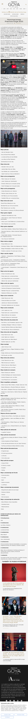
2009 (21, 8)
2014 (4, 8)
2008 (24, 8)
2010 (17, 8)
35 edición (18, 23)
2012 (11, 8)
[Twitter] (6, 701)
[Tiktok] (14, 701)
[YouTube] (17, 701)
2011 (14, 8)
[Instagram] (21, 701)
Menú (3, 4)
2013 (8, 8)
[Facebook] (10, 701)
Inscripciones (7, 14)
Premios (22, 14)
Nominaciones (15, 14)
